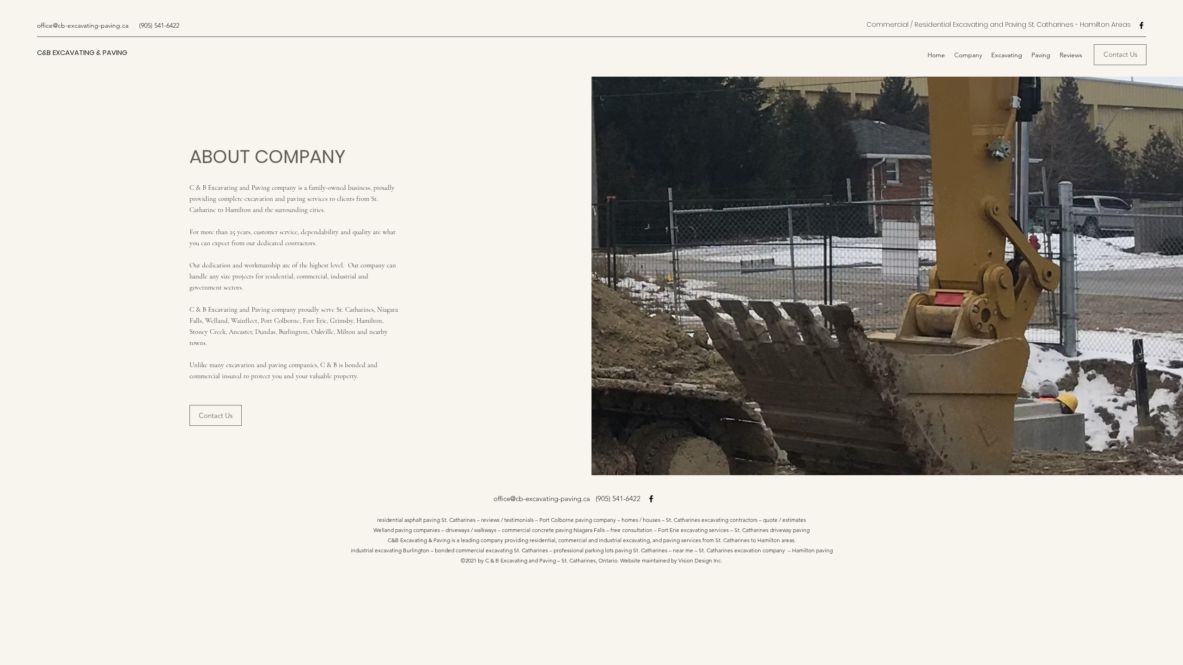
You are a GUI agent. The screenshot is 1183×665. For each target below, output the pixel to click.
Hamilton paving (812, 550)
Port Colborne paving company (577, 519)
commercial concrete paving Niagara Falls (553, 529)
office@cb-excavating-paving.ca (82, 25)
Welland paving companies (406, 529)
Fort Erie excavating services (693, 529)
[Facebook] (1141, 25)
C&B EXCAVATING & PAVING (82, 52)
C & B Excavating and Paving (520, 560)
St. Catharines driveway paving (772, 529)
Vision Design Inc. (700, 560)
